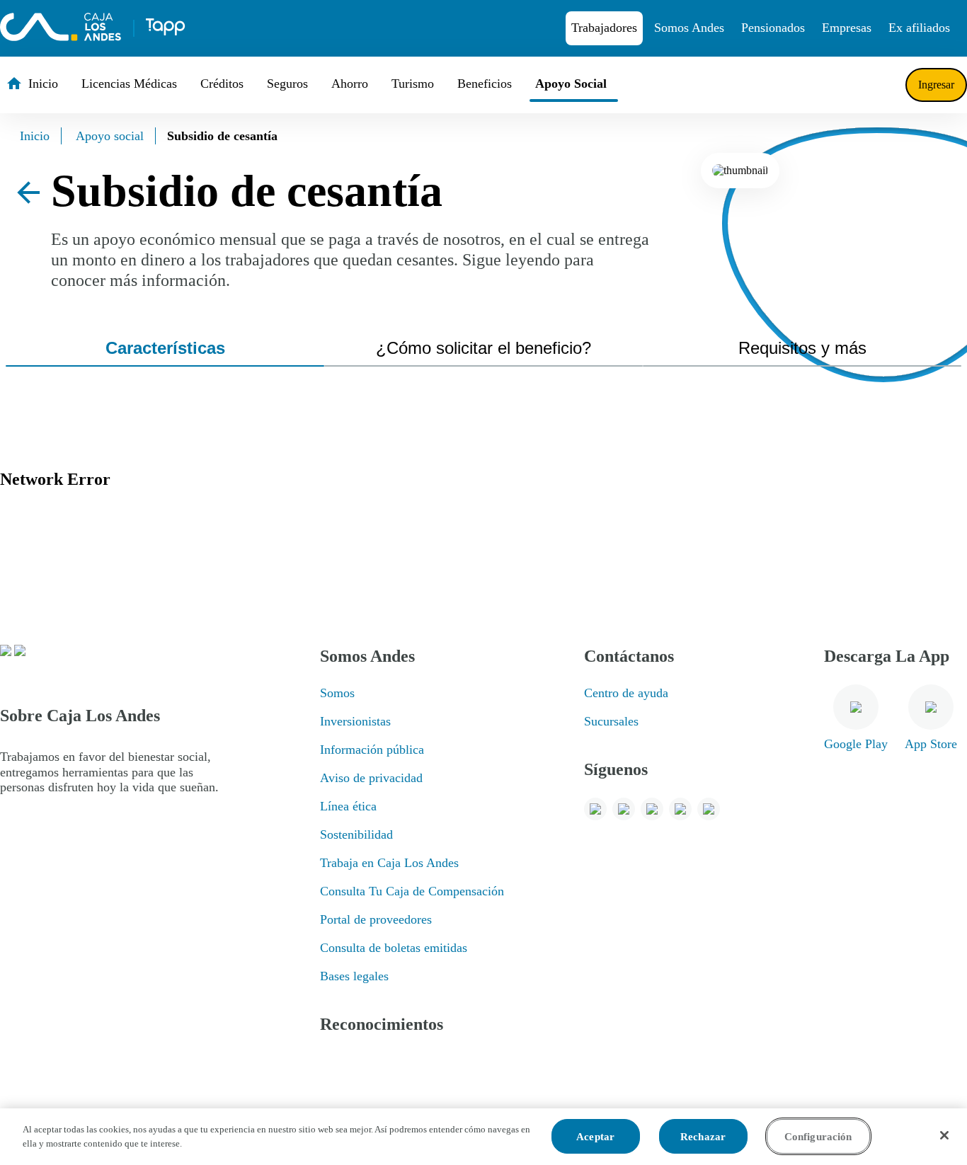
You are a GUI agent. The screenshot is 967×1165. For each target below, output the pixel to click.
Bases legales (354, 976)
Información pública (372, 749)
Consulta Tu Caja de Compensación (412, 891)
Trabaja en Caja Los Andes (389, 863)
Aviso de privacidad (371, 778)
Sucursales (611, 721)
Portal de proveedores (376, 919)
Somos (337, 693)
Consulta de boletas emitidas (393, 948)
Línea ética (348, 806)
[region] (483, 1136)
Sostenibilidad (356, 834)
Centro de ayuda (626, 693)
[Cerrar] (944, 1135)
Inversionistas (355, 721)
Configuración (818, 1136)
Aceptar (595, 1136)
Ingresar (936, 85)
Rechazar (703, 1136)
